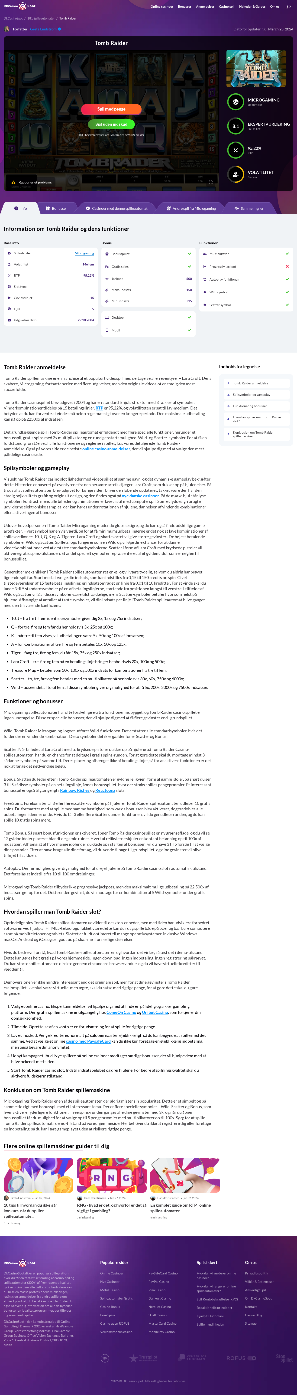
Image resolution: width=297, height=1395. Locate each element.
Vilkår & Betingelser (259, 1282)
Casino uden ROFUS (114, 1323)
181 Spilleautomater (41, 18)
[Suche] (288, 7)
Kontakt (251, 1307)
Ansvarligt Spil (255, 1290)
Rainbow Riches (75, 790)
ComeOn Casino (121, 1012)
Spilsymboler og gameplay (251, 394)
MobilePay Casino (161, 1332)
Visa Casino (156, 1290)
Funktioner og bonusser (250, 406)
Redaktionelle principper (214, 1308)
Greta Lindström (43, 29)
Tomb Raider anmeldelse (250, 383)
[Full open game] (210, 182)
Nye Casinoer (110, 1282)
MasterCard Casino (162, 1323)
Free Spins (107, 1315)
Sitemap (251, 1323)
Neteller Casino (159, 1307)
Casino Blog (253, 1315)
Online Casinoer (112, 1273)
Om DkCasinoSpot (258, 1298)
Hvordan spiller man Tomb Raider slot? (257, 419)
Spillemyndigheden (210, 1324)
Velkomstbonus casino (116, 1332)
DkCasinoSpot (13, 18)
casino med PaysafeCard (88, 1041)
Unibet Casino (155, 1012)
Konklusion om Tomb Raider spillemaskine (253, 434)
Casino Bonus (110, 1307)
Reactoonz (105, 790)
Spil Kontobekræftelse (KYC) (217, 1299)
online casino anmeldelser (106, 448)
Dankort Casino (159, 1298)
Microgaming (84, 253)
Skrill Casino (157, 1315)
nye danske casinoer (140, 495)
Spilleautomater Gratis (116, 1298)
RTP (99, 407)
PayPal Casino (158, 1282)
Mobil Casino (109, 1290)
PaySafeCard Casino (163, 1273)
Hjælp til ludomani (210, 1316)
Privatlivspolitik (256, 1273)
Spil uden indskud (111, 124)
